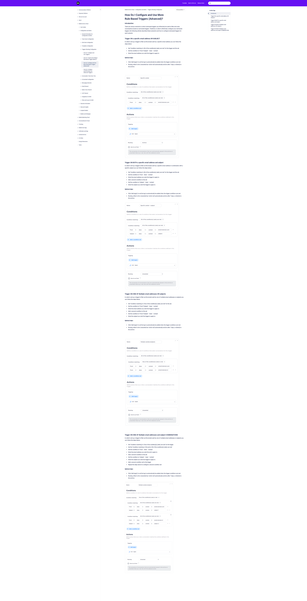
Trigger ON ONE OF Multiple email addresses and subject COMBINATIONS (220, 29)
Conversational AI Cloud (84, 120)
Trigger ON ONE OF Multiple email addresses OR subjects (218, 25)
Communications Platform (85, 10)
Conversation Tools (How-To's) (89, 76)
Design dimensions (83, 141)
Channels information (85, 103)
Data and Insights (84, 107)
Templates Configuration (87, 46)
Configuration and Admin (85, 30)
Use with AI (180, 9)
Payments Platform (83, 13)
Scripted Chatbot (84, 110)
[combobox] (219, 3)
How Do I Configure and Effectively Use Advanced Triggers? (88, 71)
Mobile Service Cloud (83, 23)
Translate (184, 3)
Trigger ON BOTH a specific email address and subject (218, 21)
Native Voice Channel (87, 89)
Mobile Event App (83, 127)
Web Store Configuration (87, 42)
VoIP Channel (85, 93)
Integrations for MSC (86, 96)
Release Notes (201, 3)
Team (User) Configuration (88, 39)
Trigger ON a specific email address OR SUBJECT (220, 16)
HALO (80, 20)
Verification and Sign (83, 131)
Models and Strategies (85, 113)
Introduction (213, 13)
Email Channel (85, 86)
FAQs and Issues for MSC (88, 100)
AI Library (81, 138)
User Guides (83, 27)
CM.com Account (83, 16)
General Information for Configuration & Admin (87, 34)
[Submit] (210, 3)
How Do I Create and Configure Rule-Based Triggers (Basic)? (90, 58)
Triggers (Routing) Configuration (89, 49)
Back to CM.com (192, 3)
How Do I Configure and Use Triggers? (89, 53)
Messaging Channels (86, 82)
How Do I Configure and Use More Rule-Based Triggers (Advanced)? (90, 64)
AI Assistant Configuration (88, 79)
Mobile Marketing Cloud (84, 117)
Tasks (80, 145)
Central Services (82, 134)
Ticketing (81, 124)
